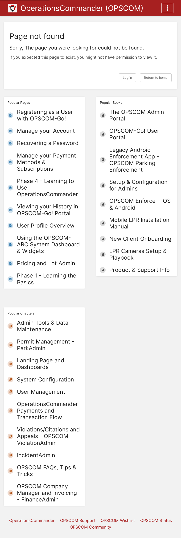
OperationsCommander (32, 520)
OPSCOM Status (156, 520)
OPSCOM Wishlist (118, 520)
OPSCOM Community (90, 527)
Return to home (156, 77)
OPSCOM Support (77, 520)
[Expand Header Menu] (167, 8)
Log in (127, 77)
